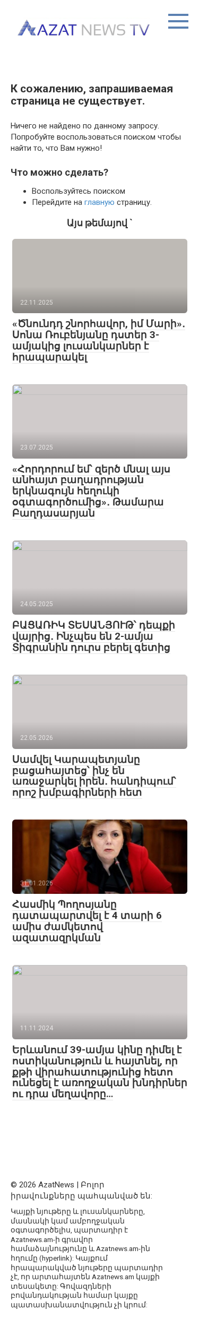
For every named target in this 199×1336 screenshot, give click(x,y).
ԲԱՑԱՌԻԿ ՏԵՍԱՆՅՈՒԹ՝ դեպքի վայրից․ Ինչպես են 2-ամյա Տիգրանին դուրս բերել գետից (93, 636)
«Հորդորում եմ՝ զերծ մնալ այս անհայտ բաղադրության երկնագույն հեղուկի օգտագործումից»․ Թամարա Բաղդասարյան (91, 491)
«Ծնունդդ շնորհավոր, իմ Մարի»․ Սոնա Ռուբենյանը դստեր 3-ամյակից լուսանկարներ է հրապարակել (98, 340)
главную (99, 202)
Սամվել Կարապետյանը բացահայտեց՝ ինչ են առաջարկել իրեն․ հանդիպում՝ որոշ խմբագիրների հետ (94, 776)
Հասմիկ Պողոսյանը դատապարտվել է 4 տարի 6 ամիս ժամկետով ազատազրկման (87, 921)
